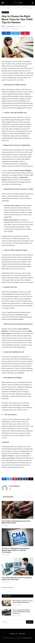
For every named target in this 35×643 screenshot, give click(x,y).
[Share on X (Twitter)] (15, 33)
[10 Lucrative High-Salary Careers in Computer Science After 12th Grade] (17, 566)
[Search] (32, 3)
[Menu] (3, 3)
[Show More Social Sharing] (31, 33)
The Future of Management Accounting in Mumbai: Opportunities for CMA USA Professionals (15, 550)
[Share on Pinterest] (25, 33)
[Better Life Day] (17, 3)
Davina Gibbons (10, 26)
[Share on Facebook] (6, 33)
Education (5, 12)
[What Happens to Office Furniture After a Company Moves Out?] (6, 603)
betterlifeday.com (27, 638)
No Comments (6, 28)
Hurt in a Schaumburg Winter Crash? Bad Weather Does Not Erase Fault (21, 611)
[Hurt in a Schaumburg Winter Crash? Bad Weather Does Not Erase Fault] (6, 612)
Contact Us (13, 633)
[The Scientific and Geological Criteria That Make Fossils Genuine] (17, 510)
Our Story (22, 633)
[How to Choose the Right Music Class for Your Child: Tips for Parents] (17, 47)
